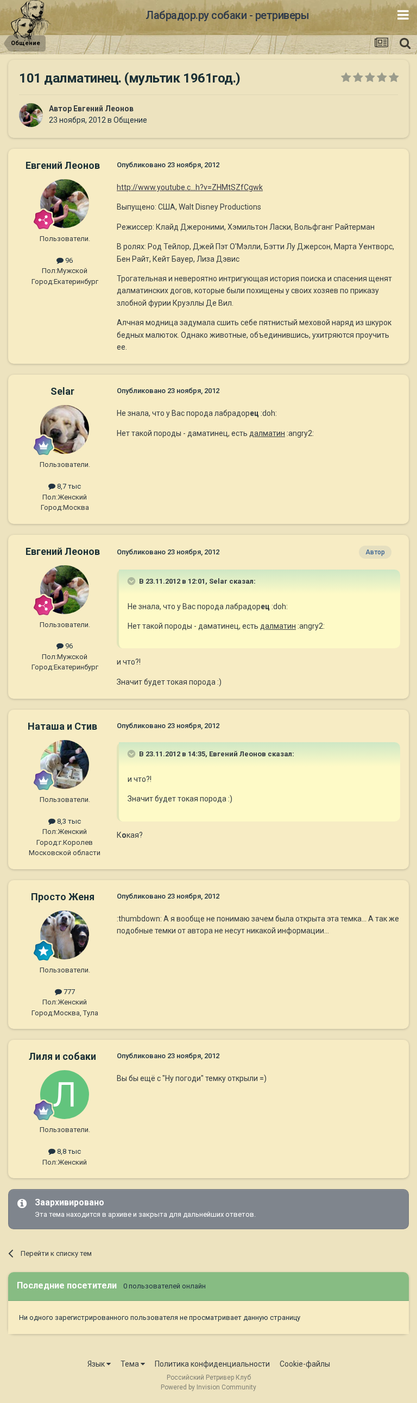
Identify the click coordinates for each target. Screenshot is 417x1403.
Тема (131, 1364)
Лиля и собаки (62, 1056)
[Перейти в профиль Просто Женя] (64, 935)
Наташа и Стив (62, 726)
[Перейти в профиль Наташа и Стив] (64, 764)
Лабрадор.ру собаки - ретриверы (227, 15)
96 (68, 260)
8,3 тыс (68, 821)
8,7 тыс (68, 486)
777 (68, 992)
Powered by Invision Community (208, 1387)
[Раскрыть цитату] (132, 581)
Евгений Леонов (103, 108)
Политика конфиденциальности (212, 1364)
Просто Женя (62, 896)
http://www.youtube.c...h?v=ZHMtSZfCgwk (190, 187)
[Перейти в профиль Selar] (64, 429)
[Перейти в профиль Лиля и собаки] (64, 1094)
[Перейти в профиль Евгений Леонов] (31, 115)
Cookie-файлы (305, 1364)
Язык (96, 1364)
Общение (130, 120)
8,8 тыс (68, 1151)
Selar (62, 391)
